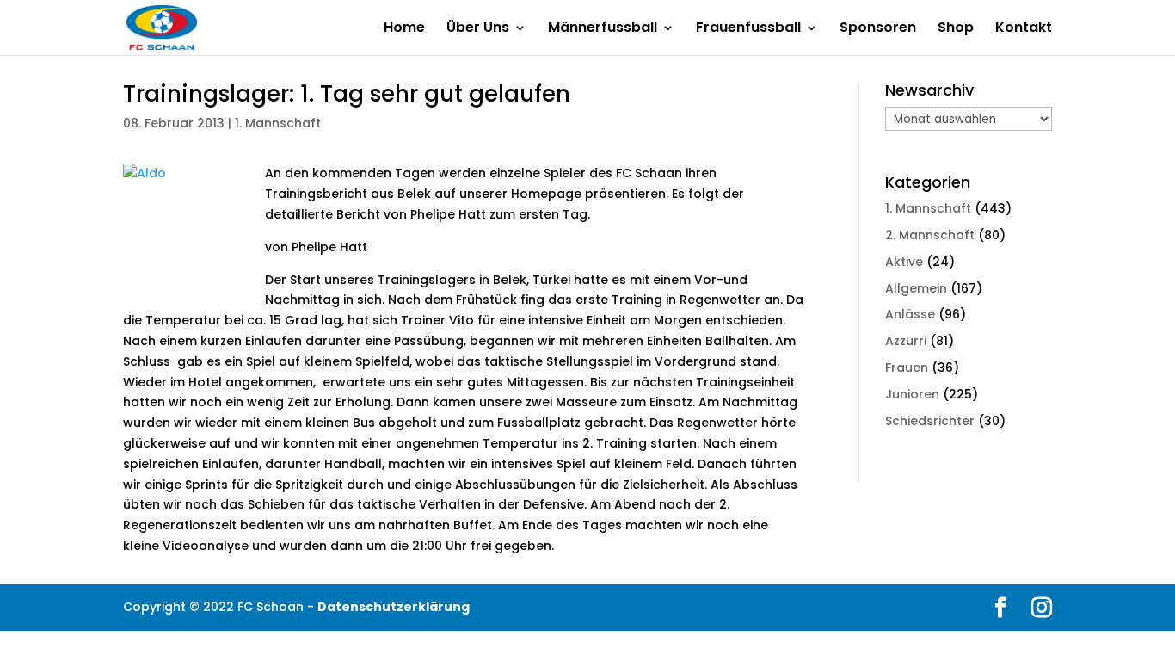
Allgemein (916, 288)
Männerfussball (602, 29)
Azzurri (905, 340)
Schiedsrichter (930, 420)
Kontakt (1023, 29)
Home (404, 29)
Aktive (904, 261)
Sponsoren (878, 29)
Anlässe (910, 314)
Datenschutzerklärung (393, 606)
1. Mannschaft (278, 123)
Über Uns (477, 29)
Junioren (912, 394)
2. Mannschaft (930, 235)
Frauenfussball (748, 29)
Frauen (906, 367)
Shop (956, 29)
